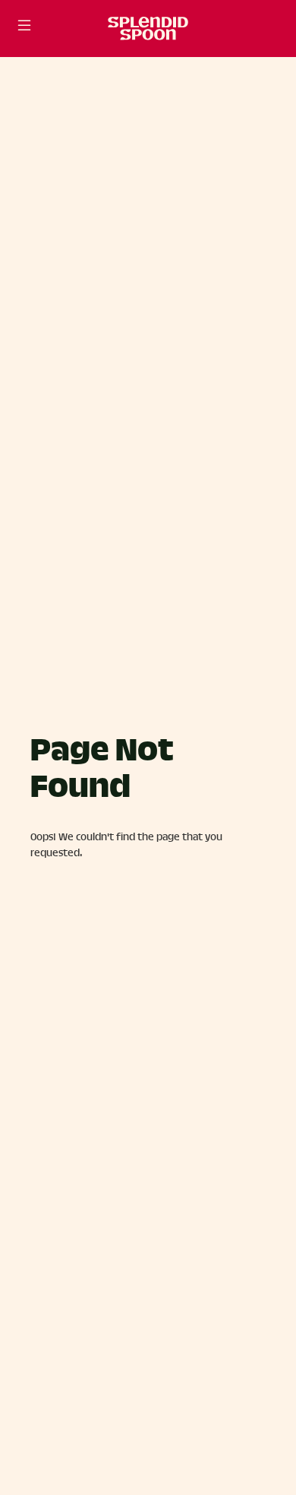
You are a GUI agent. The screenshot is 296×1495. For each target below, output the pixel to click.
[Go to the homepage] (148, 28)
